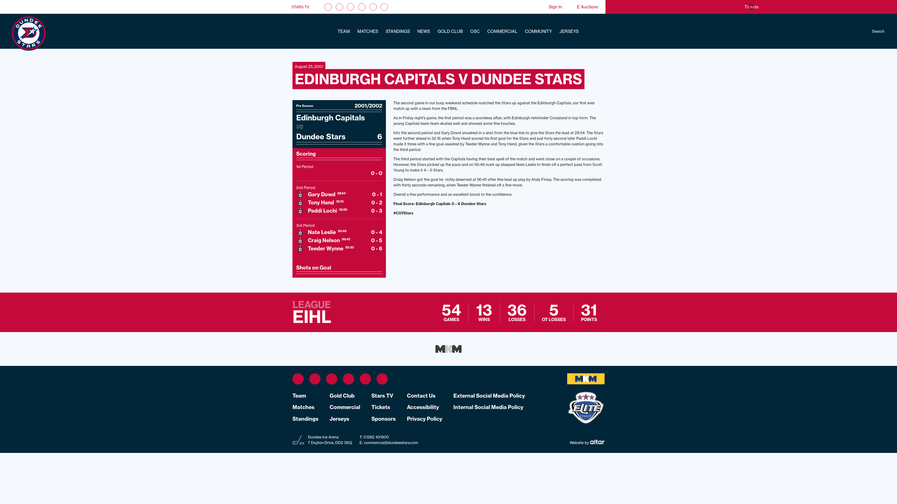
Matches (367, 31)
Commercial (502, 31)
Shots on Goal (313, 267)
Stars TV (301, 7)
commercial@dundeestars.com (391, 442)
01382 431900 (376, 437)
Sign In (555, 7)
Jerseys (569, 31)
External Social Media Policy (489, 395)
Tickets (380, 407)
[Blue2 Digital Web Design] (597, 442)
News (423, 31)
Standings (398, 31)
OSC (475, 31)
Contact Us (421, 395)
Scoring (306, 153)
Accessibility (423, 407)
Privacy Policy (424, 419)
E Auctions (587, 7)
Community (538, 31)
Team (344, 31)
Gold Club (450, 31)
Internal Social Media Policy (488, 407)
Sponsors (383, 419)
